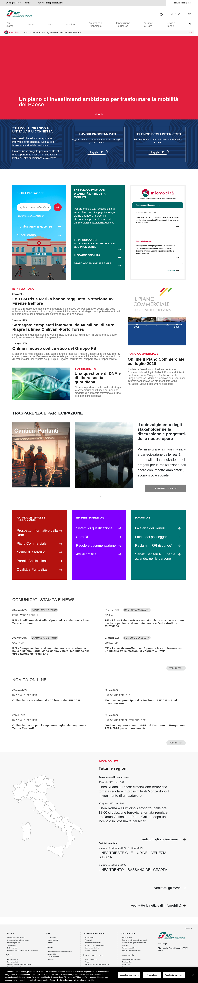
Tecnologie (88, 940)
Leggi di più (96, 152)
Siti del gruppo (12, 3)
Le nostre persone (13, 943)
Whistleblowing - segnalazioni (50, 3)
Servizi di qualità (53, 957)
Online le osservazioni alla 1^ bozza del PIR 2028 (46, 700)
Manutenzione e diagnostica (94, 945)
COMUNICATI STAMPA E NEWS (43, 600)
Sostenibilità (11, 945)
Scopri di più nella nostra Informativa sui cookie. (72, 980)
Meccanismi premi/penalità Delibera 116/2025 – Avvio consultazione (142, 702)
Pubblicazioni (126, 967)
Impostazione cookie (129, 975)
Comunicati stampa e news (131, 959)
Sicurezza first (90, 937)
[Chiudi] (193, 975)
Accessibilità (52, 954)
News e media (171, 24)
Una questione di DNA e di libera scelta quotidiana (98, 377)
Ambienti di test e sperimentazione (19, 964)
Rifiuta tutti (152, 975)
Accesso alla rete (13, 959)
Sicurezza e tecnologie (95, 24)
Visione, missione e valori (16, 937)
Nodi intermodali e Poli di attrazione (60, 951)
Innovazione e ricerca (123, 24)
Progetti (87, 962)
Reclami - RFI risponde (182, 3)
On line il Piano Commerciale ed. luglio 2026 (156, 361)
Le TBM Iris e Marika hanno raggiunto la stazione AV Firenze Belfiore (63, 301)
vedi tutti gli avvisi (167, 888)
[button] (96, 114)
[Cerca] (190, 24)
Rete (50, 24)
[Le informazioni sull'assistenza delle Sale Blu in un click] (161, 14)
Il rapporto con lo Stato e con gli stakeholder (22, 950)
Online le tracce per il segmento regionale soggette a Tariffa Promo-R (49, 727)
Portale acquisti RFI (129, 948)
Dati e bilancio (12, 948)
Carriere (27, 3)
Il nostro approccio (91, 959)
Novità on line (127, 962)
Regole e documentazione (131, 950)
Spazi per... (51, 959)
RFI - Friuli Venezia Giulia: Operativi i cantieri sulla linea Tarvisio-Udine (51, 622)
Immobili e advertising (14, 967)
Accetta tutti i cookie (174, 975)
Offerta (30, 24)
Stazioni (70, 24)
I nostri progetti (53, 940)
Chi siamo (10, 24)
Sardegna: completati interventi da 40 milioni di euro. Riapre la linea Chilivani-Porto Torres (64, 327)
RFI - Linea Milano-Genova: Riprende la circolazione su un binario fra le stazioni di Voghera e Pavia (143, 649)
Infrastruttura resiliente (93, 943)
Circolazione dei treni (92, 948)
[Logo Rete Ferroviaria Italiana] (19, 13)
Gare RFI (125, 945)
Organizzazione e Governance (18, 940)
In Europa (51, 943)
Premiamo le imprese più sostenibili (134, 940)
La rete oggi (52, 937)
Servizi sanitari (12, 962)
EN (189, 13)
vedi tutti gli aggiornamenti (161, 839)
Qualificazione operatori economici (134, 943)
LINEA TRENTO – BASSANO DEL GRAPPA (133, 870)
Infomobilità (126, 964)
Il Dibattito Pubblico (166, 488)
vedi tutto (175, 668)
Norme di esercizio (91, 950)
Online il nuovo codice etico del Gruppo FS (54, 348)
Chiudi (187, 928)
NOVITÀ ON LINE (29, 680)
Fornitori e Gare (148, 24)
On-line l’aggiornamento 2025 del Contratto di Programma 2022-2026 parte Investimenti (145, 727)
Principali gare (127, 937)
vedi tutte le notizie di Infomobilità (156, 905)
